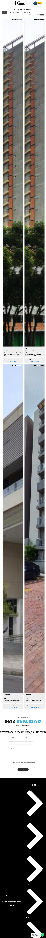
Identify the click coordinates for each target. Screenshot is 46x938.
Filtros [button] (4, 12)
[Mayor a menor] (43, 14)
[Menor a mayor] (41, 14)
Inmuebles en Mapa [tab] (26, 12)
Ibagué (12, 352)
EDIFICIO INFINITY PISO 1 (19, 352)
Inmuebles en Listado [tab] (14, 12)
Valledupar (13, 699)
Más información (13, 361)
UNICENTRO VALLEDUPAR (21, 699)
